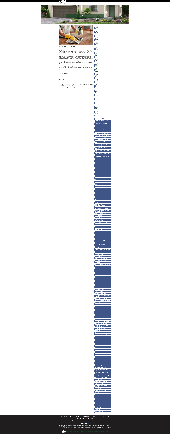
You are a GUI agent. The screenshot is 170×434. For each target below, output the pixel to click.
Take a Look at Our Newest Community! (101, 231)
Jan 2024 (96, 53)
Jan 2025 (96, 43)
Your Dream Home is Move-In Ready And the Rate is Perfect (102, 154)
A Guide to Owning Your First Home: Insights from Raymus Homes (102, 211)
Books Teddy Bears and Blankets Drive (101, 367)
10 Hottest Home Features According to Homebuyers (101, 386)
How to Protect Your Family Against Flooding (102, 240)
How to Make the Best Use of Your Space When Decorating (102, 296)
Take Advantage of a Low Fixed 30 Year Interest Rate (102, 179)
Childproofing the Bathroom (99, 291)
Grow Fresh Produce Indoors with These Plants (102, 278)
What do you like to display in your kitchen (101, 334)
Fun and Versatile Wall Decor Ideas (100, 256)
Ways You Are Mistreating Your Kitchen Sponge (102, 300)
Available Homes (77, 3)
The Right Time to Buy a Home (99, 215)
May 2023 (96, 60)
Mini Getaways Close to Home (99, 338)
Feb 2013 (96, 114)
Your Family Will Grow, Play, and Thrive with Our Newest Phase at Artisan (102, 121)
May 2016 (96, 101)
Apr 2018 (96, 97)
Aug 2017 (96, 99)
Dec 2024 (96, 44)
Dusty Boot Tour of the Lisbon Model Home (101, 328)
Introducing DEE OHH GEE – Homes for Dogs (102, 375)
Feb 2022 (96, 72)
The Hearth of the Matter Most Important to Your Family (102, 142)
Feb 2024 (96, 52)
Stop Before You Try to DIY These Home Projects (102, 264)
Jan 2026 (96, 33)
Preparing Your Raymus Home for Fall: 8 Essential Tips (102, 199)
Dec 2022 (96, 64)
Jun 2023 (96, 59)
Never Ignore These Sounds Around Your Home (102, 293)
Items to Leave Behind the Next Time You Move (102, 224)
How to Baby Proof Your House (100, 317)
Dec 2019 (96, 91)
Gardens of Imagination (98, 358)
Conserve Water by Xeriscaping (100, 308)
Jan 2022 (96, 73)
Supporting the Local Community (100, 354)
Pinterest (63, 1)
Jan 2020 (96, 90)
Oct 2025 (96, 35)
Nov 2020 (96, 82)
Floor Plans (84, 3)
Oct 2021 (96, 76)
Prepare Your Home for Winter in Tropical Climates (101, 347)
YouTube (65, 1)
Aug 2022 (96, 67)
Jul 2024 (96, 48)
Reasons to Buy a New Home (99, 289)
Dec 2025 (96, 34)
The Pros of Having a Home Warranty (101, 188)
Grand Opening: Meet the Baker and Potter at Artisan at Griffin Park (102, 124)
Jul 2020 (96, 85)
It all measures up (98, 330)
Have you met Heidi (98, 388)
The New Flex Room (98, 407)
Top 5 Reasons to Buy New (99, 365)
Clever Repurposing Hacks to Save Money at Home (102, 159)
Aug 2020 (96, 84)
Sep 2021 (96, 77)
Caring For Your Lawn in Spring (100, 398)
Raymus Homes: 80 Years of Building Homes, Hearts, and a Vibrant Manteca (102, 157)
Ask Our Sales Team (103, 0)
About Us (98, 3)
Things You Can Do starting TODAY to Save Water (101, 372)
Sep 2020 (96, 83)
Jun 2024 (96, 49)
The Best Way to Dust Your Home (70, 47)
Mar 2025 (96, 41)
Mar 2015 (96, 106)
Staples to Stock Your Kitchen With (100, 266)
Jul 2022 (96, 68)
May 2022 (96, 70)
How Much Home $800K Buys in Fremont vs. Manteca (102, 162)
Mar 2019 (96, 96)
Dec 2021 (96, 74)
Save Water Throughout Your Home (100, 181)
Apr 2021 (96, 81)
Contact (103, 3)
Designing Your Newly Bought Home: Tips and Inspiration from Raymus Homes (102, 205)
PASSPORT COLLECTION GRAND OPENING (102, 321)
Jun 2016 (96, 100)
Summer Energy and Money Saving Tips (101, 258)
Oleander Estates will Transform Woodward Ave (102, 396)
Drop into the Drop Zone (99, 383)
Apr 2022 (96, 71)
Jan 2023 (96, 63)
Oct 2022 (96, 66)
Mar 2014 (96, 112)
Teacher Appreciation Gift (99, 356)
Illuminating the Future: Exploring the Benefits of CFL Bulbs (102, 202)
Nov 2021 (96, 75)
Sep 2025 (96, 36)
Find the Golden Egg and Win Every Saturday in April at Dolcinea (102, 344)
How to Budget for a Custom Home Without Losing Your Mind (102, 173)
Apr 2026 (96, 30)
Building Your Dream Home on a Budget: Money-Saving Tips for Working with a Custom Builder (102, 208)
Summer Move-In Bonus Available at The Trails (102, 133)
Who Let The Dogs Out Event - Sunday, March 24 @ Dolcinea (102, 341)
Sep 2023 (96, 56)
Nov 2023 (96, 55)
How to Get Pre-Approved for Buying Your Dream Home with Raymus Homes (102, 176)
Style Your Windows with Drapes (100, 276)
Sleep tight (96, 332)
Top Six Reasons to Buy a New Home (100, 336)
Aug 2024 (96, 47)
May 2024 (96, 50)
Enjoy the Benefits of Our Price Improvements (102, 135)
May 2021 (96, 80)
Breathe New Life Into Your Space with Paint (102, 233)
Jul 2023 (96, 58)
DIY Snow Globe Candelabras (99, 379)
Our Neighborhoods (92, 3)
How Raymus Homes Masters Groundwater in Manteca (102, 126)
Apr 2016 (96, 102)
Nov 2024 (96, 45)
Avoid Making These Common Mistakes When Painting (102, 271)
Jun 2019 (96, 95)
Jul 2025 (96, 38)
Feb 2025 (96, 42)
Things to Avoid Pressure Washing (100, 262)
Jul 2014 (96, 110)
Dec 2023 (96, 54)
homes (83, 87)
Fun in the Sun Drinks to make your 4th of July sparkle (102, 352)
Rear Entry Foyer (97, 409)
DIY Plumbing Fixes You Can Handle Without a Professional (102, 184)
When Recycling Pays (98, 247)
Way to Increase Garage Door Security (101, 298)
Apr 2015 (96, 105)
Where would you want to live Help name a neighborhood (101, 370)
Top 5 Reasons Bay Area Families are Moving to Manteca (102, 165)
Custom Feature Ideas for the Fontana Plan (101, 377)
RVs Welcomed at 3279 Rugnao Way (100, 129)
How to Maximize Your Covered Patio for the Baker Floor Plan (102, 196)
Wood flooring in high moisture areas (101, 405)
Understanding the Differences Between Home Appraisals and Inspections (102, 220)
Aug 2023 (96, 57)
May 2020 (96, 87)
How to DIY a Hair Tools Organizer (100, 260)
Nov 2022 (96, 65)
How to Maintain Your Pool (99, 304)
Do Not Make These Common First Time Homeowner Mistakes (101, 227)
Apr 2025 (96, 40)
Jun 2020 (96, 86)
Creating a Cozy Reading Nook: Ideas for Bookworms (101, 193)
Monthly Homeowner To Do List (100, 242)
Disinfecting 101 (97, 302)
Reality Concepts (88, 421)
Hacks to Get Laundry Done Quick (100, 186)
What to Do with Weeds (99, 254)
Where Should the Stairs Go (99, 411)
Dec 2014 (96, 107)
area (77, 86)
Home (61, 416)
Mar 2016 (96, 103)
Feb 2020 (96, 89)
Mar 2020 (96, 88)
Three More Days (97, 319)
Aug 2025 (96, 37)
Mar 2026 (96, 31)
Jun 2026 (96, 29)
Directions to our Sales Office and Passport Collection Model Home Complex (101, 326)
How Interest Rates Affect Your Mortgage (101, 217)
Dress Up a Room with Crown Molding (101, 285)
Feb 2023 (96, 62)
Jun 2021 (96, 79)
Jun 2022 (96, 69)
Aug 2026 (96, 27)
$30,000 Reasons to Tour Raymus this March (102, 137)
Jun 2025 (96, 39)
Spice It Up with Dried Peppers (100, 268)
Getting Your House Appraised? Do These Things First (102, 250)
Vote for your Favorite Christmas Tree (101, 381)
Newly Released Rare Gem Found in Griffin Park (102, 139)
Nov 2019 (96, 92)
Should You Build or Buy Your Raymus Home (102, 131)
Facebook (59, 1)
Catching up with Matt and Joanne (100, 390)
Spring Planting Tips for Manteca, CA (100, 213)
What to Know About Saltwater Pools (101, 287)
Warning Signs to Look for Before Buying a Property (101, 245)
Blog (103, 416)
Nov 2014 (96, 108)
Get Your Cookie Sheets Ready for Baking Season (102, 222)
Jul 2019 (96, 94)
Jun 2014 (96, 111)
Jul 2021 (96, 78)
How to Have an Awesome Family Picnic (101, 349)
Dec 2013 (96, 113)
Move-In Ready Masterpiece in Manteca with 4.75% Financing (102, 148)
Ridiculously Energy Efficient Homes (100, 392)
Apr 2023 (96, 61)
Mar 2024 (96, 51)
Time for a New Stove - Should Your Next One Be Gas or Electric (102, 274)
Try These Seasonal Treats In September (101, 229)
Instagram (61, 1)
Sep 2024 (96, 46)
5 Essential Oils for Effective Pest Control (101, 190)
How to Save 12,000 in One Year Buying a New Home (102, 151)
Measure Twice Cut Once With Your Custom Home (102, 170)
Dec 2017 (96, 98)
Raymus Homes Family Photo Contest (101, 394)
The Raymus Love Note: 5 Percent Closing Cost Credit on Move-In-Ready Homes (102, 145)
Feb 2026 (96, 32)
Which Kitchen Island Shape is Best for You (101, 315)
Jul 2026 (96, 28)
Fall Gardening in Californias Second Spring (101, 323)
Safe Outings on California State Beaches (101, 306)
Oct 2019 (96, 93)
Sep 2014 (96, 109)
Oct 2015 (96, 104)
